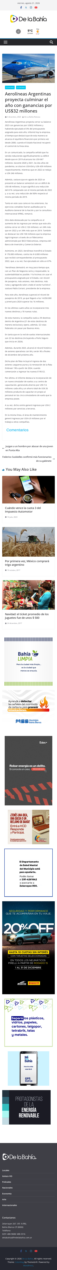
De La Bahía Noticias (32, 117)
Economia (10, 87)
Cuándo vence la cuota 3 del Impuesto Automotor (23, 509)
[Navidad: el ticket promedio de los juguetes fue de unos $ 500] (28, 582)
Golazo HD (7, 1176)
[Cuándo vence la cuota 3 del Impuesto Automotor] (28, 477)
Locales (5, 1170)
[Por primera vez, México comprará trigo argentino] (28, 528)
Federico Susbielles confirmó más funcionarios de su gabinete (26, 458)
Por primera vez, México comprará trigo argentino (27, 563)
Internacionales (9, 1205)
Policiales (6, 1182)
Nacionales (7, 1187)
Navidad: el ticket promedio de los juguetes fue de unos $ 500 (27, 616)
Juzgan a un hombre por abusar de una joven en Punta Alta (29, 448)
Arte (4, 1199)
